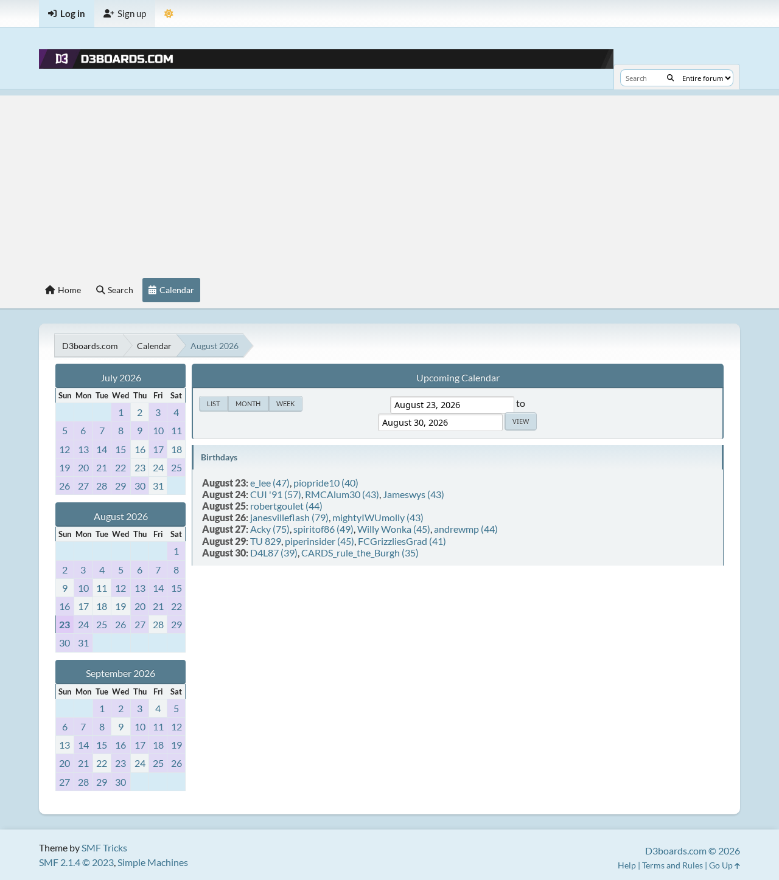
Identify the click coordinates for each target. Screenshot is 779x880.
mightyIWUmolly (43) (378, 517)
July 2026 (120, 377)
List (213, 403)
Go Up (722, 865)
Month (248, 403)
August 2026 (121, 516)
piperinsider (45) (319, 541)
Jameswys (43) (413, 494)
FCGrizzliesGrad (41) (402, 541)
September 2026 (120, 673)
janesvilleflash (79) (289, 517)
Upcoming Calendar (458, 377)
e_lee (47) (270, 482)
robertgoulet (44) (286, 505)
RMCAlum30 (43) (342, 494)
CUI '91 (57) (275, 494)
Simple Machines (152, 862)
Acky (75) (270, 529)
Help (627, 865)
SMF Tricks (104, 847)
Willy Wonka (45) (393, 529)
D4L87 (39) (274, 552)
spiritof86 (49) (323, 529)
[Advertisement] (389, 180)
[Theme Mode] (169, 13)
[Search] (670, 77)
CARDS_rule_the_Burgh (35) (360, 552)
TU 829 (265, 541)
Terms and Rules (672, 865)
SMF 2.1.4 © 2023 (76, 862)
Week (285, 403)
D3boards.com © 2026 (692, 850)
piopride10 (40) (325, 482)
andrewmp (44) (466, 529)
